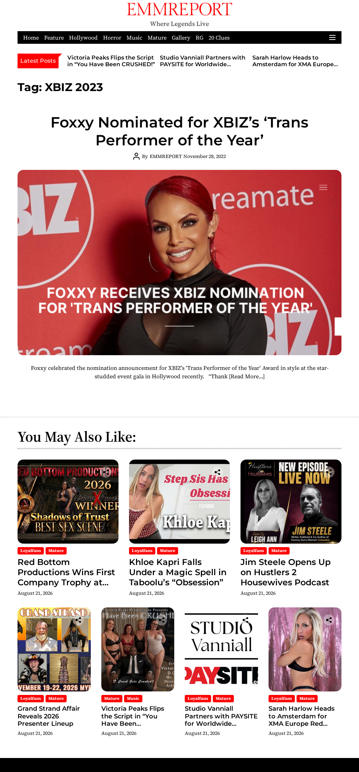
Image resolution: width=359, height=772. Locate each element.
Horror (112, 37)
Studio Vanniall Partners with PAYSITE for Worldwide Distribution (202, 64)
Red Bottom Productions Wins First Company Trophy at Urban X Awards (66, 577)
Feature (54, 37)
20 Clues (219, 37)
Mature (157, 37)
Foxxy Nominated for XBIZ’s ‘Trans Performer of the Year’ (179, 131)
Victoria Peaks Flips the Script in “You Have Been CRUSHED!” (111, 61)
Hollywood (83, 37)
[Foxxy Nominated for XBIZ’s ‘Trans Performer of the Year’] (179, 262)
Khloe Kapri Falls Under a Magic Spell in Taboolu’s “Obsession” (177, 572)
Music (134, 37)
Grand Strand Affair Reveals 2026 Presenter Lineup (49, 716)
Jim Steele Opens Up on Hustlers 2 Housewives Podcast (286, 572)
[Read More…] (247, 376)
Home (31, 37)
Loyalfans (30, 550)
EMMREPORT (166, 156)
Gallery (181, 37)
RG (199, 37)
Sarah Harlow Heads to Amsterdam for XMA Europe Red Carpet (293, 64)
